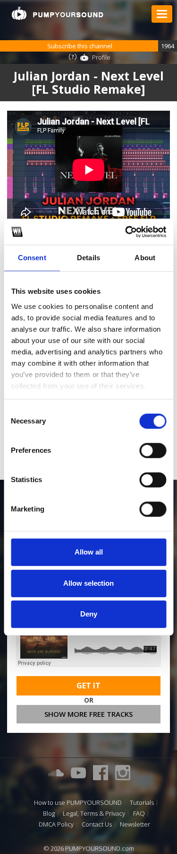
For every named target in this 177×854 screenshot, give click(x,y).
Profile (101, 57)
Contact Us (97, 824)
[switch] (152, 450)
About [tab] (145, 258)
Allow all (89, 552)
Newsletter (135, 824)
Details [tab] (88, 258)
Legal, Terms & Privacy (94, 813)
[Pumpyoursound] (57, 13)
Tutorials (142, 803)
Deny (88, 614)
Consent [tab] (32, 258)
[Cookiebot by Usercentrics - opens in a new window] (126, 232)
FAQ (139, 813)
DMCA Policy (56, 824)
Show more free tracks (88, 714)
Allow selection (88, 583)
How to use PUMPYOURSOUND (78, 803)
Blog (49, 813)
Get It (88, 685)
